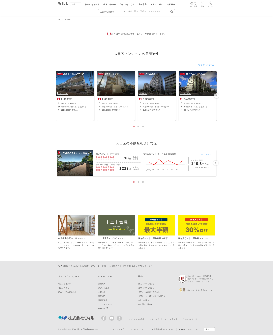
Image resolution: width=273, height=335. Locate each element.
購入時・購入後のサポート (69, 292)
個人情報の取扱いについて (162, 329)
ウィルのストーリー (191, 319)
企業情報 (102, 292)
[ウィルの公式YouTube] (112, 319)
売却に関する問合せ (146, 288)
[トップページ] (63, 4)
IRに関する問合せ (145, 304)
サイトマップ (118, 329)
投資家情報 (102, 300)
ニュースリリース (105, 304)
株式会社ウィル (59, 19)
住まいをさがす (92, 4)
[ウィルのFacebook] (104, 319)
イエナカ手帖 (170, 319)
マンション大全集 (135, 319)
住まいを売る (109, 4)
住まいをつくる (127, 4)
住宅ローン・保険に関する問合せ (152, 296)
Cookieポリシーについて (189, 329)
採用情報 (102, 308)
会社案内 (171, 4)
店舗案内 (142, 4)
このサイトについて (138, 329)
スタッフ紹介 (156, 4)
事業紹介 (102, 296)
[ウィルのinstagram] (119, 318)
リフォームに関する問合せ (149, 292)
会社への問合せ (144, 300)
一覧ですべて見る (204, 65)
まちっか (153, 319)
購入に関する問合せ (146, 284)
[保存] (202, 3)
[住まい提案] (193, 4)
